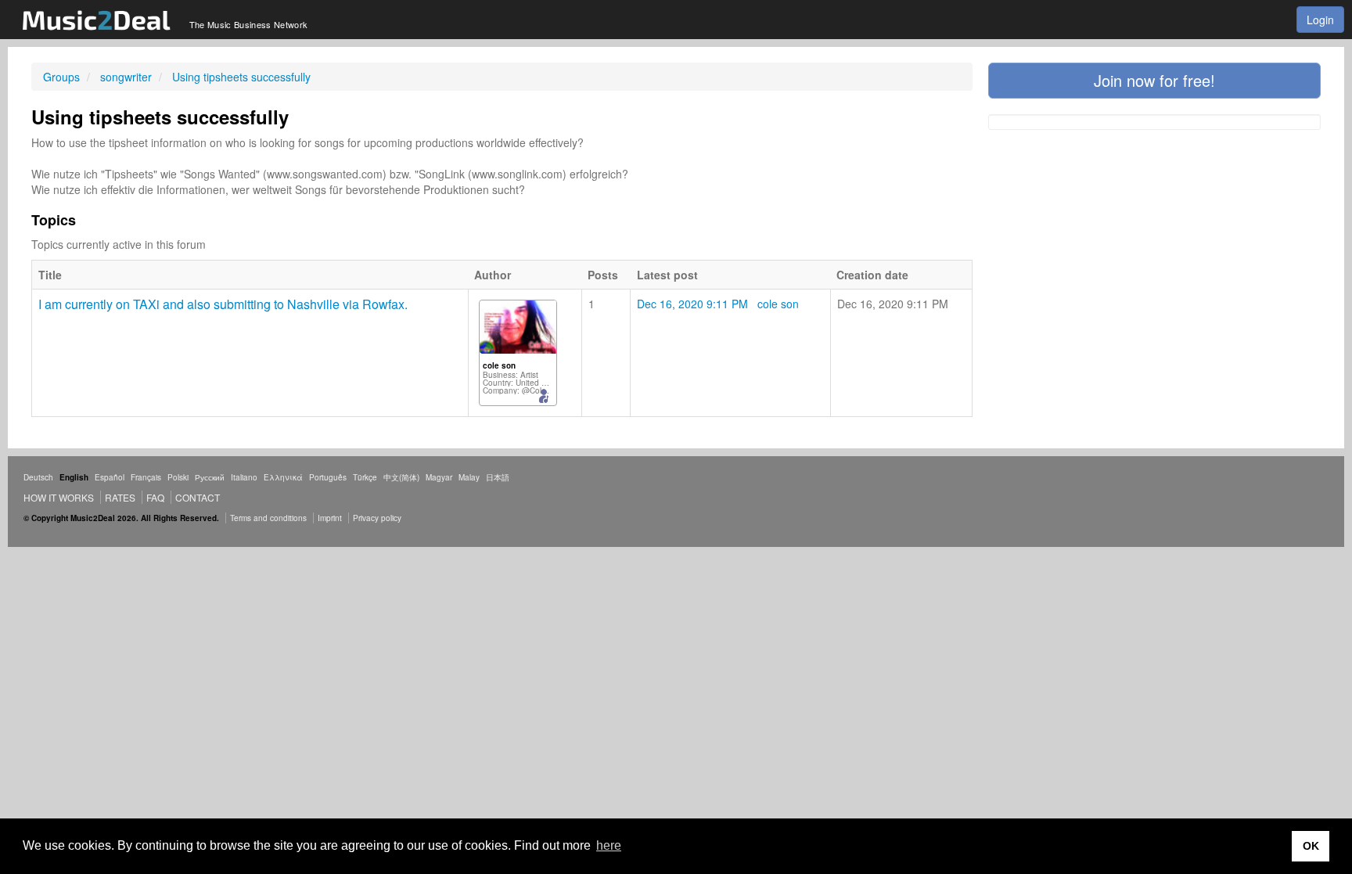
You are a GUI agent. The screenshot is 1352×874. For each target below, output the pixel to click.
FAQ (155, 497)
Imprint (330, 518)
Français (146, 477)
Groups (61, 77)
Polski (178, 477)
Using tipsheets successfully (241, 77)
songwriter (126, 77)
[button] (1154, 81)
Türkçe (365, 477)
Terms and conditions (268, 518)
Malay (469, 477)
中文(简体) (401, 477)
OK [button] (1311, 846)
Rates (120, 497)
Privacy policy (377, 518)
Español (109, 477)
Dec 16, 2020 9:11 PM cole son (718, 303)
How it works (58, 497)
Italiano (244, 477)
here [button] (608, 845)
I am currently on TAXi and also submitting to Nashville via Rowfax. (223, 304)
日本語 (497, 477)
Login (1320, 19)
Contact (197, 497)
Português (328, 477)
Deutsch (38, 477)
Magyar (439, 477)
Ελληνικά (283, 477)
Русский (210, 477)
